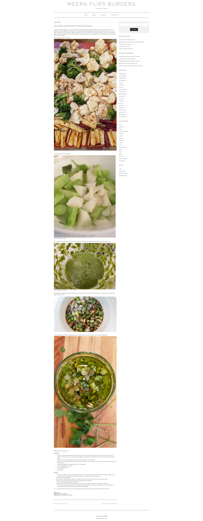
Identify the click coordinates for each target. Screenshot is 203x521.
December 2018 (122, 89)
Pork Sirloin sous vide (124, 46)
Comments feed (123, 173)
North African (122, 147)
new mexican (69, 494)
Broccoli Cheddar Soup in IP (130, 63)
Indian (120, 142)
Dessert (121, 138)
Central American (123, 131)
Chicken (121, 133)
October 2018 (122, 91)
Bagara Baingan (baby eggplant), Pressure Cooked (132, 42)
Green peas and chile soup (125, 44)
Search (134, 29)
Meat (120, 145)
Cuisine (103, 15)
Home (86, 15)
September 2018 (123, 94)
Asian (120, 129)
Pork (120, 151)
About (94, 15)
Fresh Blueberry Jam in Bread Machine (133, 65)
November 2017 (123, 116)
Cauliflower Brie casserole (126, 48)
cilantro (62, 494)
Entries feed (122, 171)
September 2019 (123, 80)
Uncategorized (123, 158)
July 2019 (121, 82)
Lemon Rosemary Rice (108, 503)
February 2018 (122, 110)
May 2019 (121, 87)
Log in (120, 168)
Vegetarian (65, 493)
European (121, 140)
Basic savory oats (61, 503)
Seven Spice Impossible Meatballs (127, 39)
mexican (65, 494)
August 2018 (122, 96)
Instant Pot (115, 15)
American (61, 493)
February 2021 (122, 73)
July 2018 (121, 98)
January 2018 (122, 112)
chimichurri (58, 494)
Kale (106, 516)
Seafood (121, 156)
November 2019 (123, 78)
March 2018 (122, 107)
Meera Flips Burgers (101, 4)
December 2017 (122, 114)
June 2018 (121, 100)
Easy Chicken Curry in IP (134, 56)
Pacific (120, 149)
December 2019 (122, 75)
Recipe (120, 154)
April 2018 (121, 105)
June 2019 (121, 85)
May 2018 (121, 103)
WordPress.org (123, 175)
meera (58, 492)
